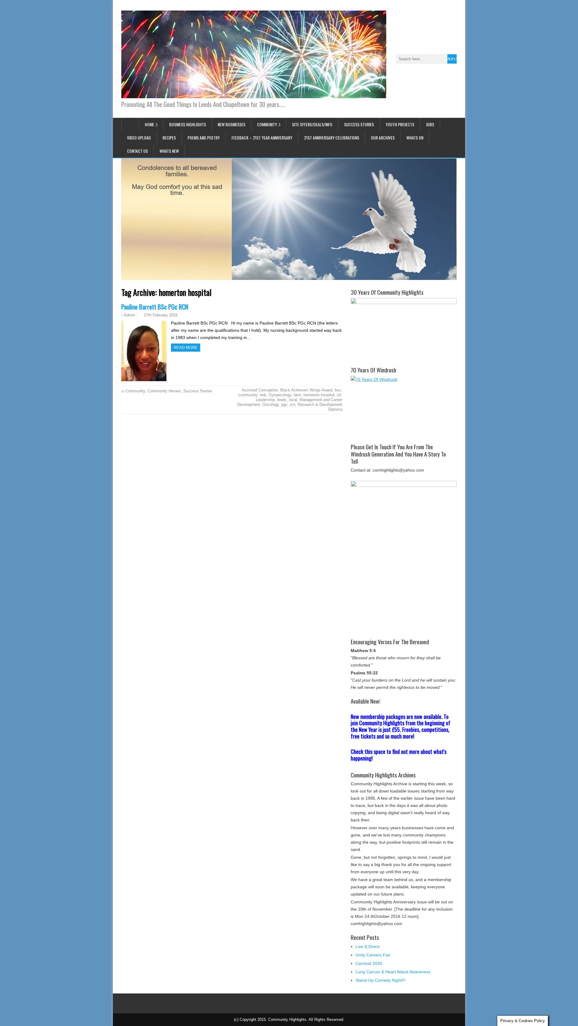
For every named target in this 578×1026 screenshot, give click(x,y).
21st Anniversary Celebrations (331, 137)
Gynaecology (280, 395)
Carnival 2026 (369, 963)
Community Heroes (164, 391)
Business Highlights (187, 124)
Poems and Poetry (204, 137)
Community (267, 124)
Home (149, 124)
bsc (338, 390)
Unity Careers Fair (373, 954)
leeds (282, 399)
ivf (339, 395)
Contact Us (137, 151)
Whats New (169, 151)
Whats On (414, 137)
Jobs (430, 124)
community (247, 395)
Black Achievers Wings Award (306, 390)
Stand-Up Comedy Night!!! (381, 980)
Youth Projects (400, 124)
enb (263, 395)
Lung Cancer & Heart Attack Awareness (393, 971)
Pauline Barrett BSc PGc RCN (154, 306)
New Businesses (231, 124)
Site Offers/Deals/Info (312, 124)
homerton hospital (318, 395)
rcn (292, 404)
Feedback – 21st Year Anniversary (262, 137)
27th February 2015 (161, 315)
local (293, 399)
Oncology (271, 404)
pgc (284, 404)
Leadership (265, 399)
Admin (129, 315)
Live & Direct (368, 946)
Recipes (169, 137)
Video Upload (139, 137)
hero (297, 395)
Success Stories (359, 124)
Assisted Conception (260, 390)
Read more (185, 347)
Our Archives (383, 137)
